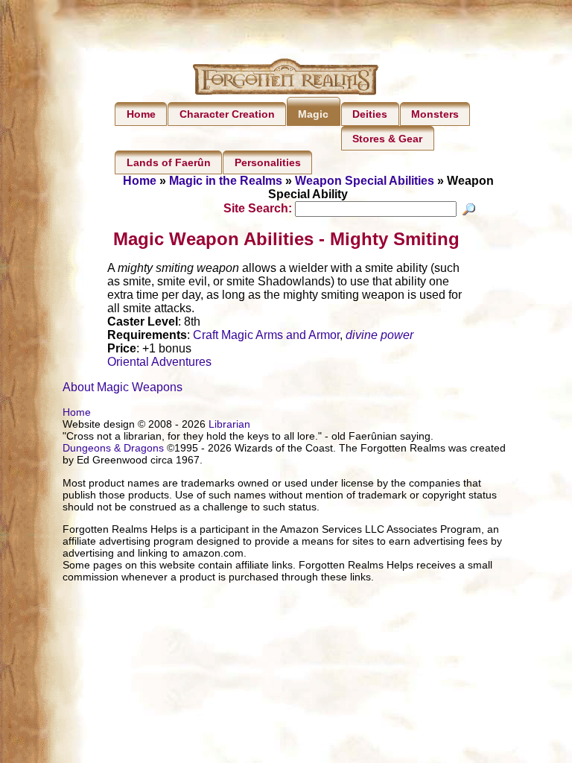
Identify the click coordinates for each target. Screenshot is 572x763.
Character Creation (227, 114)
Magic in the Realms (225, 180)
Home (141, 114)
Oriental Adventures (159, 361)
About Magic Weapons (122, 387)
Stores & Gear (387, 139)
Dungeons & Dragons (113, 448)
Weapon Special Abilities (364, 180)
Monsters (435, 114)
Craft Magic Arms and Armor (266, 335)
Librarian (229, 424)
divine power (379, 335)
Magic (313, 114)
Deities (369, 114)
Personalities (268, 162)
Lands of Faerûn (169, 162)
